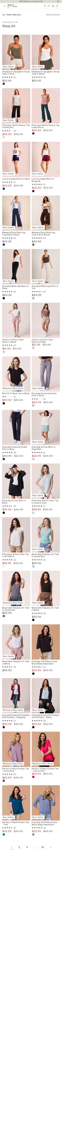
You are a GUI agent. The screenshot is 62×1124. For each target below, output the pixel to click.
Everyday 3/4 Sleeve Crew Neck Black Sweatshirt (44, 662)
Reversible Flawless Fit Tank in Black (45, 609)
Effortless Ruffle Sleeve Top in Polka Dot (16, 126)
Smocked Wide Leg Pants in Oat (45, 287)
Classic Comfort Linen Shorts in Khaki (42, 341)
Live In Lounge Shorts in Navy (16, 179)
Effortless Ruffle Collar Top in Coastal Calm (45, 501)
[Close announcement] (58, 1)
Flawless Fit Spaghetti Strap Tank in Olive (16, 73)
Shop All (14, 22)
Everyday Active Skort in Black (14, 501)
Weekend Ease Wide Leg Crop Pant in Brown (43, 233)
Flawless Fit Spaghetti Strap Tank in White (45, 73)
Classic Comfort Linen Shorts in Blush (13, 341)
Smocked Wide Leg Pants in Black (15, 287)
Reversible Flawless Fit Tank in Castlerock (15, 609)
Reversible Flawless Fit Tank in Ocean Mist (45, 555)
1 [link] (11, 847)
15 (42, 847)
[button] (4, 6)
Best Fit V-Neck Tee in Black (16, 393)
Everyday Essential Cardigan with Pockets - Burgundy (16, 716)
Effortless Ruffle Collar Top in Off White (15, 555)
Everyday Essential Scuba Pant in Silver (44, 394)
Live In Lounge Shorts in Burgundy (43, 180)
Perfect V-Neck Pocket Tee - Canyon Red (45, 770)
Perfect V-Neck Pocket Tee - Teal (15, 823)
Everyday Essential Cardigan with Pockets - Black (45, 716)
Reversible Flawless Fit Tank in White (15, 662)
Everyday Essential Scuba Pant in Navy (14, 448)
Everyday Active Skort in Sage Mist (43, 448)
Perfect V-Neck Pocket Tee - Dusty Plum (15, 770)
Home (5, 22)
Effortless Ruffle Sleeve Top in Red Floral (45, 126)
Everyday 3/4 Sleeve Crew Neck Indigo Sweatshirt (44, 823)
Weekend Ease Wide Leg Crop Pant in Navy (14, 233)
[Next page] (50, 847)
